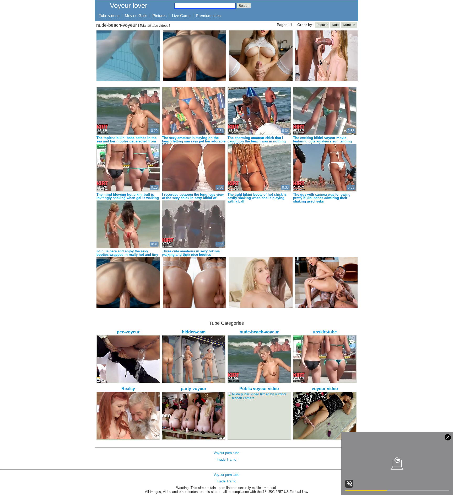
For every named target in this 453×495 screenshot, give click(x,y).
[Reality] (128, 416)
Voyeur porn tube (226, 453)
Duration (349, 25)
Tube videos (109, 15)
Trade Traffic (226, 459)
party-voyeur (193, 388)
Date (335, 25)
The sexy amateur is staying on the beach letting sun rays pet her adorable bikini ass (193, 141)
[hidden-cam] (193, 359)
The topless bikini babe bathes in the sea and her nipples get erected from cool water (126, 141)
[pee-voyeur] (128, 359)
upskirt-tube (325, 332)
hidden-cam (194, 332)
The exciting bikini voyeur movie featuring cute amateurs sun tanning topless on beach (322, 141)
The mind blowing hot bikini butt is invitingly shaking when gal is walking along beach (127, 198)
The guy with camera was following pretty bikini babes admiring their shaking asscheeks (321, 198)
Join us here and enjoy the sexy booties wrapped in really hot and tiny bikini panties (127, 254)
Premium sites (208, 15)
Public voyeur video (259, 388)
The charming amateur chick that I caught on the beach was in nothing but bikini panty (257, 141)
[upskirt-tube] (325, 359)
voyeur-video (325, 388)
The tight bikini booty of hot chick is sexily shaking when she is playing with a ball (257, 198)
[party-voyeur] (193, 416)
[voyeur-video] (325, 416)
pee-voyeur (128, 332)
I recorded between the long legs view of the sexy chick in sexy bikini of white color (193, 198)
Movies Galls (136, 15)
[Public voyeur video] (259, 416)
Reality (128, 388)
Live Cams (181, 15)
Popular (322, 25)
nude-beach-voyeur (259, 332)
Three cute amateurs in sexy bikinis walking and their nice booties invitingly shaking (191, 254)
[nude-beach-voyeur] (259, 359)
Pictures (160, 15)
